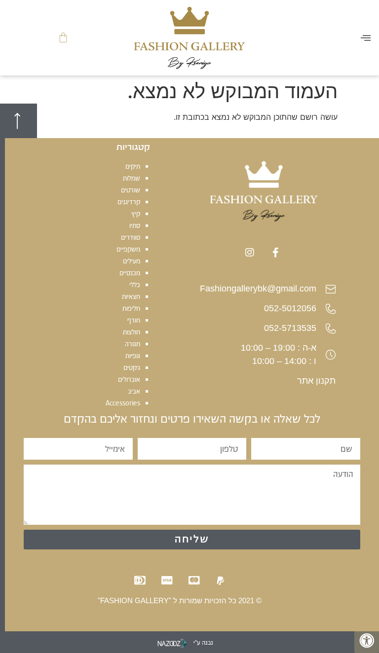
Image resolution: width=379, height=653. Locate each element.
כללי (134, 284)
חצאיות (131, 296)
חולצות (131, 331)
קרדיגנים (128, 201)
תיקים (132, 166)
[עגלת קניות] (63, 37)
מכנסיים (129, 272)
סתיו (134, 225)
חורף (133, 320)
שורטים (130, 189)
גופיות (132, 355)
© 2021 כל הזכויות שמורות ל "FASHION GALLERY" (180, 600)
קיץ (135, 213)
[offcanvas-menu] (365, 38)
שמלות (131, 178)
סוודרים (130, 237)
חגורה (132, 343)
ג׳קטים (131, 367)
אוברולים (129, 379)
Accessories (123, 403)
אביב (134, 391)
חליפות (131, 308)
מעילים (131, 260)
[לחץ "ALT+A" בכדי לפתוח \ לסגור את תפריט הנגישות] (366, 640)
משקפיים (128, 249)
